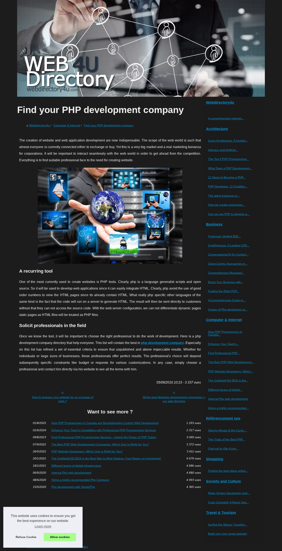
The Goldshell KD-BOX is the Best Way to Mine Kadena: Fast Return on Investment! (106, 458)
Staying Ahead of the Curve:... (227, 430)
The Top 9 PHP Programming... (228, 159)
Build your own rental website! (227, 533)
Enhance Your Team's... (223, 344)
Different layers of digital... (225, 389)
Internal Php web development (71, 472)
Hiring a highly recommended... (228, 408)
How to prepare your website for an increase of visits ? (62, 399)
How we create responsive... (226, 204)
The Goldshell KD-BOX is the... (228, 380)
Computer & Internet (66, 125)
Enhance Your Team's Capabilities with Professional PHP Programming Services (103, 430)
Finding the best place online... (228, 470)
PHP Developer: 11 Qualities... (228, 186)
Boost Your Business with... (225, 282)
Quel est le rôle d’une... (223, 448)
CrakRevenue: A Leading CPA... (228, 245)
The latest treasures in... (224, 195)
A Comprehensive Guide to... (227, 300)
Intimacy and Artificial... (223, 150)
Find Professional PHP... (223, 353)
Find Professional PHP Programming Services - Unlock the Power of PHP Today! (103, 437)
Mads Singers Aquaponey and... (229, 493)
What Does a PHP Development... (230, 168)
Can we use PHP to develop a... (229, 214)
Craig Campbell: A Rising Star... (228, 502)
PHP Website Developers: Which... (230, 371)
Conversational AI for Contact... (228, 254)
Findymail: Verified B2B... (224, 236)
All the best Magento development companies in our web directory (174, 399)
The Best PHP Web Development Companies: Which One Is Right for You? (100, 444)
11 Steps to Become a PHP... (226, 177)
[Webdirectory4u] (141, 48)
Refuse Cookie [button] (26, 537)
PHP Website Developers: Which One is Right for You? (87, 451)
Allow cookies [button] (60, 537)
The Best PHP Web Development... (231, 362)
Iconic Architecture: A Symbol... (228, 140)
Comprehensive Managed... (226, 272)
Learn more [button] (43, 526)
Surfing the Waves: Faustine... (227, 524)
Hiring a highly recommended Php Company (80, 479)
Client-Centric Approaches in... (228, 263)
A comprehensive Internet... (226, 118)
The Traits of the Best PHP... (226, 439)
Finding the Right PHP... (223, 291)
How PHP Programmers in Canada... (225, 333)
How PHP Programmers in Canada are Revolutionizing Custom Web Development (105, 422)
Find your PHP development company (108, 125)
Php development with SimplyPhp (73, 486)
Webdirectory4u (39, 125)
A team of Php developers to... (228, 309)
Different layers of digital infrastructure (76, 465)
